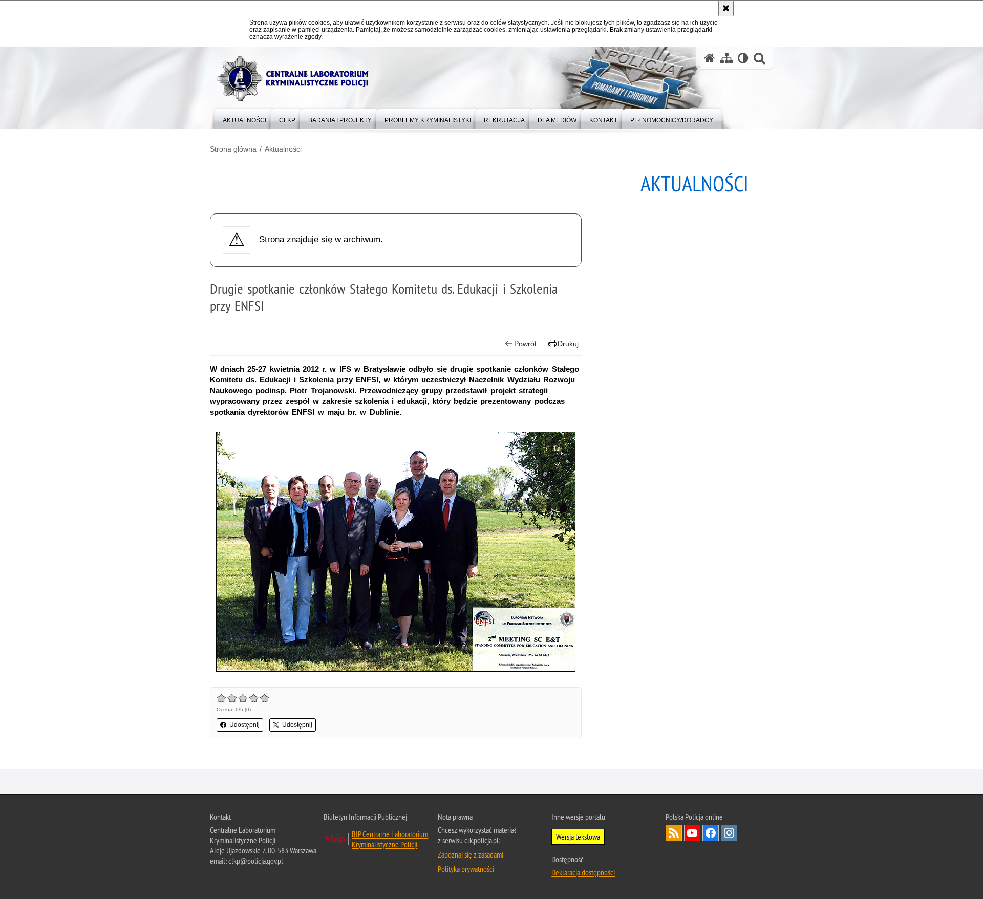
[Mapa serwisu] (726, 58)
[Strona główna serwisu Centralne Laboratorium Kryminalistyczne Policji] (709, 58)
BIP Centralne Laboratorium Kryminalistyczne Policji (390, 839)
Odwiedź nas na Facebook (710, 833)
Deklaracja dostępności (583, 872)
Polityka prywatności (466, 869)
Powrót (525, 343)
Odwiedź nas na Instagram (729, 833)
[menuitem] (244, 118)
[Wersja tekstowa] (743, 58)
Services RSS (674, 833)
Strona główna (233, 149)
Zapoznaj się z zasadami (470, 854)
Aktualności (283, 149)
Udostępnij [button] (244, 725)
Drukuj (568, 343)
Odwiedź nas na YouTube (692, 833)
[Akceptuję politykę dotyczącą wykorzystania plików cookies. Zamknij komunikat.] (726, 8)
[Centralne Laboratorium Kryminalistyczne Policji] (297, 78)
